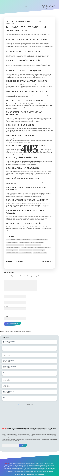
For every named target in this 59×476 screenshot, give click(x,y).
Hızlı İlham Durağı (48, 6)
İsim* (5, 293)
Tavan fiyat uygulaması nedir (12, 252)
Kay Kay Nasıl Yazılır (47, 261)
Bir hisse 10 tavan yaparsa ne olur (23, 239)
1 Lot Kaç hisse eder (11, 239)
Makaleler (11, 236)
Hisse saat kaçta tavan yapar (27, 247)
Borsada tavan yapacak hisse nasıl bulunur (15, 244)
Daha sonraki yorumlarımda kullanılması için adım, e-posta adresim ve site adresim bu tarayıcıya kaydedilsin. (26, 312)
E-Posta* (5, 300)
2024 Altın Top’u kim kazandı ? (9, 360)
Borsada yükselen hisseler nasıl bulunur (33, 244)
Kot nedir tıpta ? (6, 385)
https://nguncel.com (5, 331)
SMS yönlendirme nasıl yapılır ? (9, 391)
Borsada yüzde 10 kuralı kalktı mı (13, 247)
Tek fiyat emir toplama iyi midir (25, 252)
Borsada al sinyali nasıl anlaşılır (37, 242)
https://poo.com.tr (22, 331)
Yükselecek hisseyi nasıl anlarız (40, 252)
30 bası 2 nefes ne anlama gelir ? (9, 366)
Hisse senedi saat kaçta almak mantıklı (42, 247)
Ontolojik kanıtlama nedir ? (8, 372)
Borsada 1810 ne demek (24, 242)
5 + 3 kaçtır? (6, 316)
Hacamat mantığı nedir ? (7, 347)
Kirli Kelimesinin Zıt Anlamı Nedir (14, 261)
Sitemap (29, 331)
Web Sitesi (6, 306)
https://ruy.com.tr (14, 331)
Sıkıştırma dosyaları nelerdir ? (9, 341)
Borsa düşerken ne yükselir (12, 242)
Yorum (5, 278)
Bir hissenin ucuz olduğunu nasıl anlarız (39, 239)
